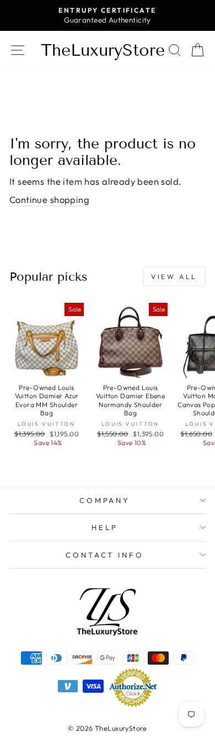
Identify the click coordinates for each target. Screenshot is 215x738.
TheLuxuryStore (103, 50)
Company (105, 500)
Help (105, 527)
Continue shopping (49, 199)
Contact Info (105, 554)
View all (174, 276)
